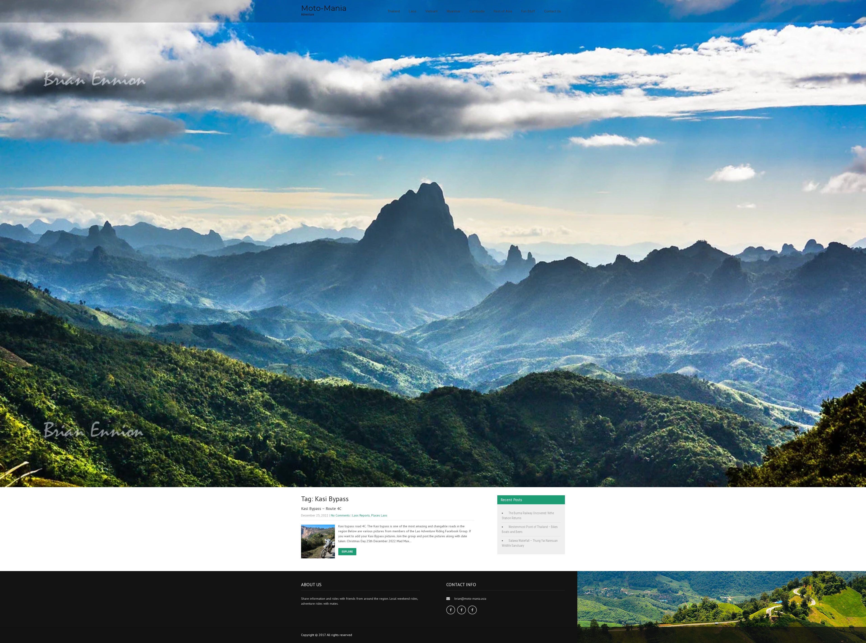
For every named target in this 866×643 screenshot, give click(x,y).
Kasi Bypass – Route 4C (321, 508)
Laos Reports (361, 515)
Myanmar (454, 11)
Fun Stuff (528, 11)
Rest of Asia (503, 11)
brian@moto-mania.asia (470, 599)
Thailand (393, 11)
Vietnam (431, 11)
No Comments (340, 515)
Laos (412, 11)
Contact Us (552, 11)
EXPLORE (347, 551)
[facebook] (450, 610)
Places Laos (379, 515)
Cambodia (477, 11)
